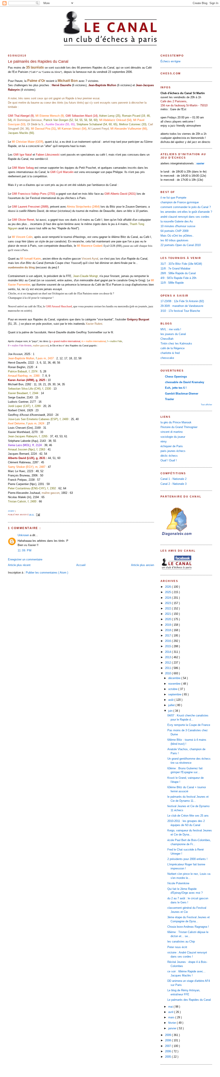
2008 (168, 1040)
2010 (168, 673)
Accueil (81, 565)
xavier (200, 163)
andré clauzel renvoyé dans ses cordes (184, 216)
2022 (168, 608)
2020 (168, 619)
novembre (174, 683)
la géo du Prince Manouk (175, 422)
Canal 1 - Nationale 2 (173, 478)
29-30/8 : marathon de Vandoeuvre (181, 305)
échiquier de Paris (171, 446)
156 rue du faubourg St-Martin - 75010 (184, 105)
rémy (163, 441)
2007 (168, 1046)
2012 (168, 662)
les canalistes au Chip (181, 941)
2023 (168, 603)
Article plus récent (19, 565)
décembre (174, 678)
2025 (168, 592)
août (171, 699)
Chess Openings (176, 376)
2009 (168, 1035)
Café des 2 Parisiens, (173, 101)
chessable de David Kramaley (184, 382)
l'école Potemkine (178, 883)
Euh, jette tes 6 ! (175, 387)
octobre (173, 689)
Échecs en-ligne (170, 61)
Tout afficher (206, 404)
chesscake (167, 358)
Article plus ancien (142, 565)
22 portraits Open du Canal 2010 (180, 245)
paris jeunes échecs (172, 451)
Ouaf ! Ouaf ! (168, 460)
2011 (168, 668)
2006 (168, 1051)
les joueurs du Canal (173, 334)
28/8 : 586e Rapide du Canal (178, 273)
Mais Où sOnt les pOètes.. (177, 235)
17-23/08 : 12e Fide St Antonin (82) (182, 301)
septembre (175, 694)
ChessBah (166, 338)
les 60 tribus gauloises (174, 240)
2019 (168, 624)
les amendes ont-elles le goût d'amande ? (186, 211)
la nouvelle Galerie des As (176, 221)
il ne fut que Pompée (173, 197)
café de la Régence (172, 348)
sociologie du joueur (172, 436)
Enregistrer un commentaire (25, 559)
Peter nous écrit (177, 947)
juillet (172, 705)
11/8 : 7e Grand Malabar (175, 268)
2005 (168, 1056)
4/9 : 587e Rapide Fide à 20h (178, 278)
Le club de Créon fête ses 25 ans (188, 815)
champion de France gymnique (179, 202)
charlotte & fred (170, 353)
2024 (168, 597)
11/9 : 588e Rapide (172, 282)
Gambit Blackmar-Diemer (181, 393)
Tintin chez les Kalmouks (176, 343)
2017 (168, 635)
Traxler (169, 399)
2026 (168, 586)
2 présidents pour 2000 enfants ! (187, 859)
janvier (172, 1028)
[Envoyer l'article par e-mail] (37, 515)
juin (170, 710)
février (172, 1022)
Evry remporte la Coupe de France (188, 725)
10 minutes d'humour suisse (177, 226)
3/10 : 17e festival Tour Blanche (180, 310)
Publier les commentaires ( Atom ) (47, 572)
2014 (168, 651)
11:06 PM (25, 550)
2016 (168, 641)
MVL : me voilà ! (170, 329)
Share (11, 511)
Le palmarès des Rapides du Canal (38, 61)
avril (171, 1012)
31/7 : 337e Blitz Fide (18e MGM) (181, 263)
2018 (168, 630)
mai (171, 1006)
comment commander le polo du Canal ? (185, 207)
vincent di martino (171, 431)
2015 (168, 646)
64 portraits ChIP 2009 (174, 231)
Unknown (24, 535)
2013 (168, 657)
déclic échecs (169, 455)
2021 (168, 613)
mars (171, 1017)
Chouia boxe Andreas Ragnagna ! (188, 926)
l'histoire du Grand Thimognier (178, 427)
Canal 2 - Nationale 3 (173, 483)
